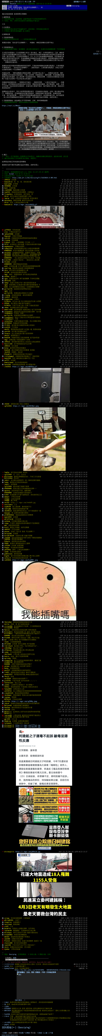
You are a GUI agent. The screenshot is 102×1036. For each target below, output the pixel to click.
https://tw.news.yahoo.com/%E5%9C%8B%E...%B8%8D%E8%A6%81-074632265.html (43, 970)
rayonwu (7, 697)
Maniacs (7, 630)
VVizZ (6, 196)
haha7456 (7, 358)
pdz (5, 525)
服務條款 (3, 1035)
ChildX (6, 272)
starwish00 (8, 943)
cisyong (7, 240)
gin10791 (7, 680)
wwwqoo (6, 497)
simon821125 (8, 693)
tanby (6, 482)
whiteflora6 (8, 519)
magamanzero (8, 246)
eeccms (6, 502)
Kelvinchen (8, 476)
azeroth (7, 238)
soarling (7, 268)
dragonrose (8, 299)
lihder (6, 1006)
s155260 (7, 545)
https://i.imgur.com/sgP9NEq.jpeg (24, 701)
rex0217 (7, 297)
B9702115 (7, 699)
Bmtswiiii (8, 711)
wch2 (6, 266)
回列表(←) (97, 54)
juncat (6, 703)
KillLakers (8, 632)
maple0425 (8, 517)
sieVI (6, 926)
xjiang (6, 918)
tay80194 (7, 506)
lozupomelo (8, 311)
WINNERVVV (8, 250)
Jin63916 (7, 366)
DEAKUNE (7, 635)
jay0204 (7, 537)
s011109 (7, 709)
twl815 (6, 966)
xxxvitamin (8, 504)
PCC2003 (7, 262)
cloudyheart (8, 317)
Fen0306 (7, 1014)
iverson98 (8, 715)
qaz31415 (7, 252)
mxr (5, 639)
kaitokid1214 (9, 535)
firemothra (8, 194)
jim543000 (8, 190)
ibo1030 (7, 352)
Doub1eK (7, 337)
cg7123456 (8, 406)
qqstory (7, 490)
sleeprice (8, 922)
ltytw (6, 642)
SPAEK (6, 543)
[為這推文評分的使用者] (74, 968)
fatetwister (8, 682)
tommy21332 (8, 248)
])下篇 (50, 1033)
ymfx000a (7, 549)
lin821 (6, 672)
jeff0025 (7, 230)
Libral (6, 1016)
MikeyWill (8, 354)
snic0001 (7, 1022)
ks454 (6, 494)
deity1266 (8, 533)
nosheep (7, 521)
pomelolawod (8, 362)
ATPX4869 (7, 1008)
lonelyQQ (7, 508)
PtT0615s (7, 301)
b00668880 (8, 488)
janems (6, 684)
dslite (6, 624)
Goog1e (6, 547)
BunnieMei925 (42, 962)
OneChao (7, 707)
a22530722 (8, 691)
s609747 (7, 529)
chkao (6, 307)
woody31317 (8, 674)
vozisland (8, 924)
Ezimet (10, 6)
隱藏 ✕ (98, 51)
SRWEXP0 (24, 962)
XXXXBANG (7, 186)
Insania (7, 333)
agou (6, 278)
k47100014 (8, 323)
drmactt (7, 541)
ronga (6, 523)
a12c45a (7, 701)
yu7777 (6, 360)
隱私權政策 (8, 1035)
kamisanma (8, 184)
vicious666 (8, 626)
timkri (6, 1002)
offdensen (8, 650)
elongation (8, 660)
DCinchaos (8, 932)
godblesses (8, 553)
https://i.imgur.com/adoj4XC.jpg (28, 727)
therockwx (8, 622)
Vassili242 (8, 344)
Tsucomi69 (8, 930)
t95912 (6, 687)
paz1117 (7, 670)
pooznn (6, 531)
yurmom (6, 666)
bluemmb (7, 637)
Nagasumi (7, 236)
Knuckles (13, 3)
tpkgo (6, 282)
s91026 (6, 404)
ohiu (6, 270)
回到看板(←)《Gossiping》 (17, 1027)
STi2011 (7, 325)
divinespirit (9, 725)
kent (6, 188)
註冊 (16, 1)
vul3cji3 (7, 558)
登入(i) (21, 1)
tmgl (6, 274)
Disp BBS (5, 1)
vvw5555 (7, 192)
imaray (6, 198)
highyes (7, 242)
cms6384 (7, 939)
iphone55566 (8, 234)
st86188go (8, 648)
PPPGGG (6, 303)
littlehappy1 (9, 356)
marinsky (7, 658)
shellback (8, 654)
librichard (8, 646)
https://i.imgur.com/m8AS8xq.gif (24, 366)
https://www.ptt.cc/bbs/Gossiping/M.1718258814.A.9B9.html (34, 177)
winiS (6, 527)
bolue (6, 348)
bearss (6, 656)
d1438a (6, 276)
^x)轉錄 (27, 1033)
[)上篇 (45, 1033)
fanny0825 (8, 689)
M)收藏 (21, 1033)
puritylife (8, 289)
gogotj (6, 1024)
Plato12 (7, 941)
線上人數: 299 (30, 1)
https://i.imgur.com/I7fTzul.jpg (28, 725)
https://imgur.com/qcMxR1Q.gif (25, 204)
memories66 (8, 309)
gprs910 (7, 719)
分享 (84, 1)
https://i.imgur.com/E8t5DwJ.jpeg (26, 406)
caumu (6, 652)
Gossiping (12, 954)
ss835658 (7, 560)
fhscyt (6, 676)
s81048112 (8, 511)
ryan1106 (7, 945)
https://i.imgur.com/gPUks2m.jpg (28, 851)
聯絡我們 (13, 1035)
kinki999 (7, 260)
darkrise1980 (15, 962)
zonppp (6, 499)
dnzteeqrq (8, 200)
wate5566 (7, 364)
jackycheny (8, 321)
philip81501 (8, 920)
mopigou (7, 513)
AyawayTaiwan (9, 968)
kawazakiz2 (8, 181)
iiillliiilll (9, 964)
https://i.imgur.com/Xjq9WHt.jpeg (25, 560)
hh (5, 1004)
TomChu (6, 472)
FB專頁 (16, 1035)
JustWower (8, 695)
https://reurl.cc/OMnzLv (11, 105)
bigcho (6, 556)
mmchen (6, 936)
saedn (6, 551)
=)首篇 (39, 1033)
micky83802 (8, 934)
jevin (6, 947)
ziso (6, 232)
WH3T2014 (32, 962)
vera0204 (7, 678)
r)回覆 (4, 1033)
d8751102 (7, 280)
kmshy (6, 668)
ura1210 (7, 327)
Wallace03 (8, 705)
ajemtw (6, 949)
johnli (6, 480)
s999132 (7, 179)
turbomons (8, 723)
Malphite (7, 928)
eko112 (6, 329)
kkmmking (7, 721)
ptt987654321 (9, 515)
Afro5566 (7, 644)
